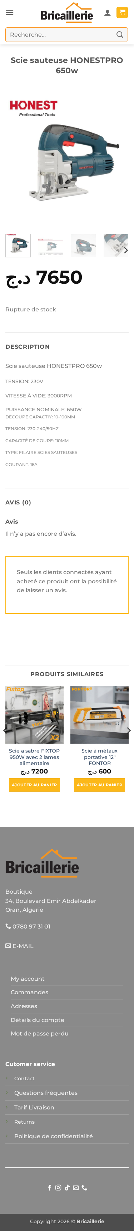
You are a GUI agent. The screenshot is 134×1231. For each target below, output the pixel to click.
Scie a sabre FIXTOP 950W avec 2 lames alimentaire (34, 757)
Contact (24, 1078)
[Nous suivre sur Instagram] (58, 1188)
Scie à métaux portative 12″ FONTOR (99, 757)
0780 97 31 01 (30, 926)
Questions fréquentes (46, 1093)
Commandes (29, 992)
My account (28, 978)
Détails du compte (37, 1020)
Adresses (24, 1006)
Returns (24, 1122)
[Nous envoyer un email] (76, 1188)
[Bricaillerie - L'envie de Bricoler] (67, 12)
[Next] (117, 159)
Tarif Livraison (34, 1107)
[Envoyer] (120, 35)
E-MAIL (22, 946)
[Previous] (16, 159)
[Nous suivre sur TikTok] (67, 1188)
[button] (9, 12)
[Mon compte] (107, 12)
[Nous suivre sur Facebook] (49, 1188)
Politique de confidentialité (53, 1136)
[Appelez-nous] (84, 1188)
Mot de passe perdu (40, 1033)
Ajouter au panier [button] (34, 784)
